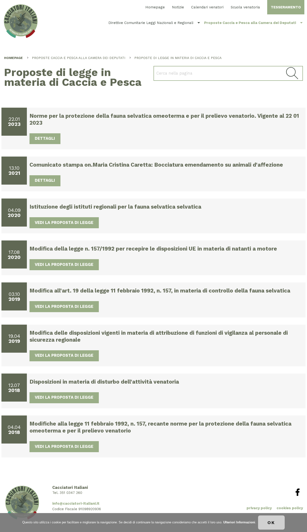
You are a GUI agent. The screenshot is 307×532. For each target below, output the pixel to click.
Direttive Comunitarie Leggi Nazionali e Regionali (155, 23)
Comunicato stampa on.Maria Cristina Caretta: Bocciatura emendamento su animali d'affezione (156, 165)
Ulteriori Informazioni (239, 522)
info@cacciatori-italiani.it (76, 503)
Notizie (178, 7)
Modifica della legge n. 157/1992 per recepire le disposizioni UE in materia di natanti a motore (153, 249)
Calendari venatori (207, 7)
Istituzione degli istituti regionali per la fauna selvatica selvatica (115, 207)
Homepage (155, 7)
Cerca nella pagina (292, 73)
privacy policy (259, 508)
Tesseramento (286, 7)
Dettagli (45, 138)
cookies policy (290, 508)
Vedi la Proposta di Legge (64, 222)
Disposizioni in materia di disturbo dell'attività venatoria (104, 382)
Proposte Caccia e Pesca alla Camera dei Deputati (254, 23)
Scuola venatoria (245, 7)
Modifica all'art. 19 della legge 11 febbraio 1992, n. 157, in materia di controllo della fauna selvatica (160, 290)
